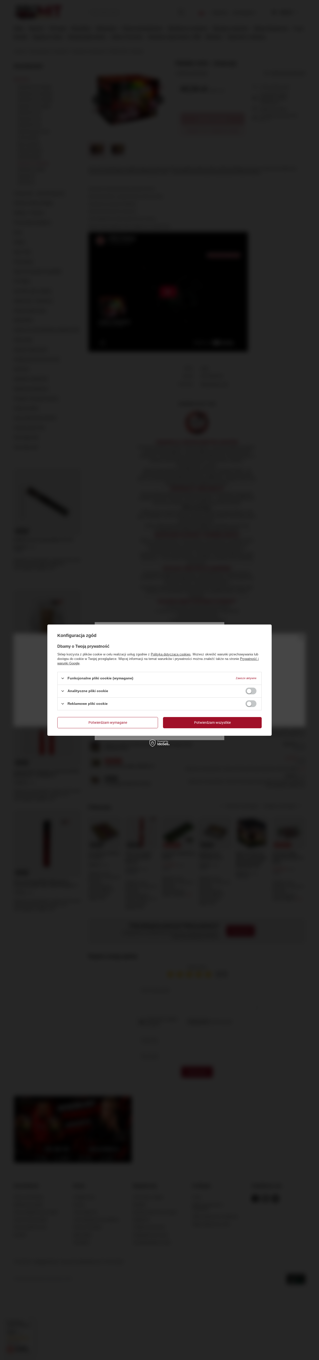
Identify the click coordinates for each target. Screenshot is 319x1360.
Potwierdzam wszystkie (212, 723)
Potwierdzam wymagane (107, 723)
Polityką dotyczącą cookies (171, 654)
